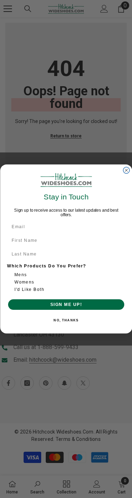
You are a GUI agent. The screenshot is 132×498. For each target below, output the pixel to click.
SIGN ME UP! (66, 304)
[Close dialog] (126, 170)
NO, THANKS (66, 320)
